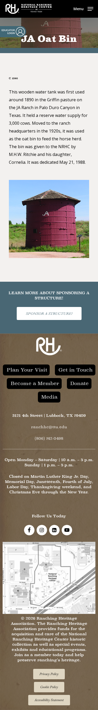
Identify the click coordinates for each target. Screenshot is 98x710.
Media (49, 397)
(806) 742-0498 (49, 438)
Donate (79, 383)
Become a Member (35, 383)
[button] (83, 8)
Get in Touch (76, 370)
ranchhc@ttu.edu (49, 427)
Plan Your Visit (27, 370)
